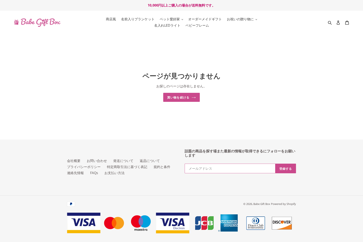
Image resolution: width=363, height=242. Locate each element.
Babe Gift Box (261, 204)
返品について (150, 160)
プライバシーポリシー (84, 166)
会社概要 (73, 160)
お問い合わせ (97, 160)
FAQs (94, 173)
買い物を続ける (178, 97)
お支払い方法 (114, 173)
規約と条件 (162, 166)
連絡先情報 (75, 173)
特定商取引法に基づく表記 (127, 166)
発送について (123, 160)
